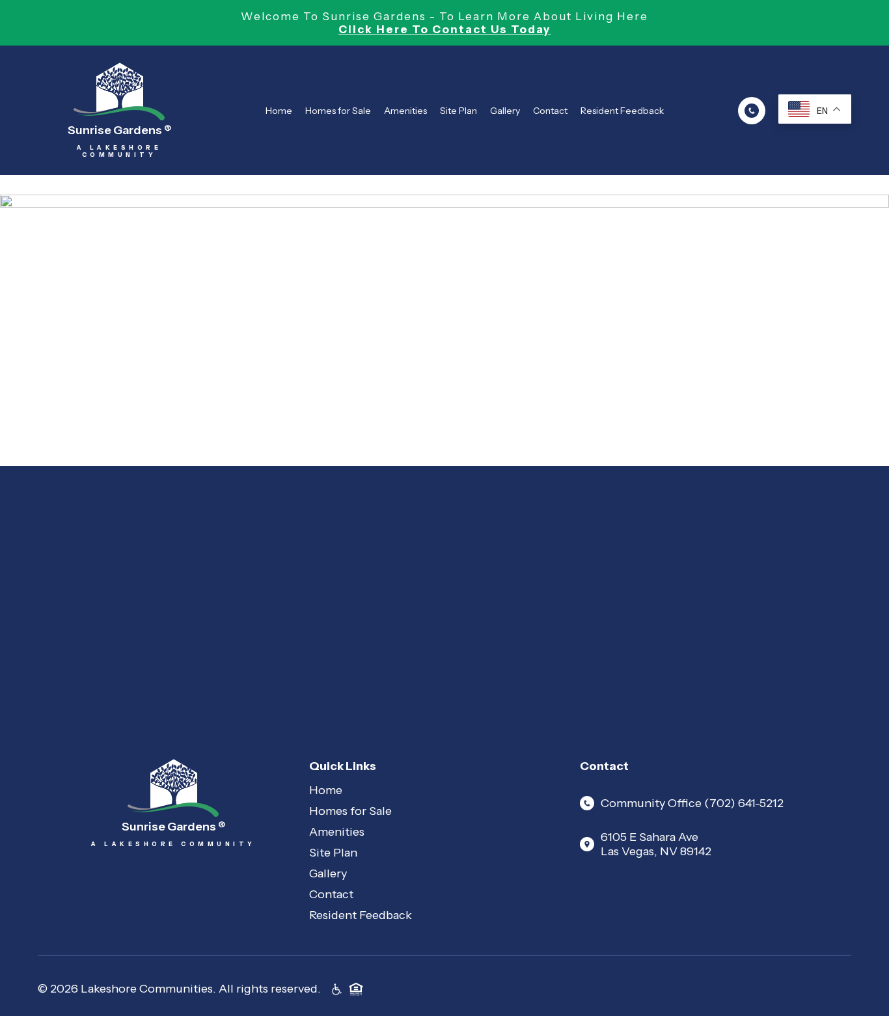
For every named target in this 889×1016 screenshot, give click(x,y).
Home (279, 111)
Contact (550, 111)
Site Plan (458, 111)
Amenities (405, 111)
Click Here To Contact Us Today (444, 29)
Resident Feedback (622, 111)
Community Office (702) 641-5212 (692, 803)
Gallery (505, 111)
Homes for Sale (338, 111)
